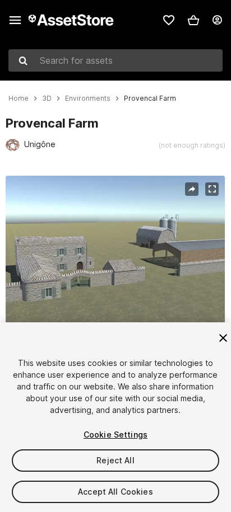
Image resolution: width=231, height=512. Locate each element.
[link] (168, 20)
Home (18, 98)
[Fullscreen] (212, 189)
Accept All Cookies (115, 491)
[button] (193, 20)
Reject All (115, 460)
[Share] (191, 189)
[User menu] (217, 20)
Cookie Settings (115, 434)
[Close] (223, 338)
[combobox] (115, 60)
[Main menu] (15, 20)
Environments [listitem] (87, 98)
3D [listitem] (47, 98)
